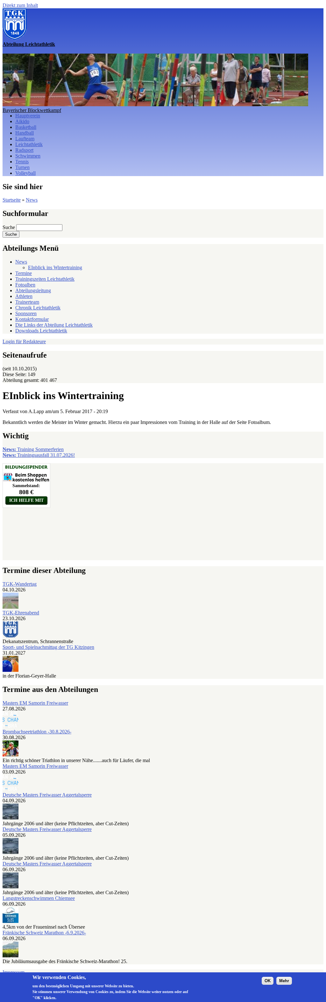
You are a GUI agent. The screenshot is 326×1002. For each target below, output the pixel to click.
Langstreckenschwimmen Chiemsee (39, 898)
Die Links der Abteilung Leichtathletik (54, 325)
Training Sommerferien (33, 449)
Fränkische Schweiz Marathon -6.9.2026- (44, 932)
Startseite (12, 200)
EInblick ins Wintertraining (55, 267)
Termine (23, 273)
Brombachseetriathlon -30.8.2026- (37, 731)
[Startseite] (15, 38)
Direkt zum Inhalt (20, 5)
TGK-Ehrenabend (21, 612)
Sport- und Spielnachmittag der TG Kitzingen (48, 647)
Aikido (22, 121)
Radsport (24, 150)
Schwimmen (27, 156)
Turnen (22, 167)
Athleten (23, 296)
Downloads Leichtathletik (41, 330)
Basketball (25, 127)
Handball (24, 133)
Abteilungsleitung (33, 290)
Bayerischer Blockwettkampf (32, 110)
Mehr (284, 980)
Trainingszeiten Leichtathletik (44, 279)
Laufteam (24, 138)
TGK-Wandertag (20, 584)
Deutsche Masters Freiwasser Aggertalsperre (47, 795)
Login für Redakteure (24, 341)
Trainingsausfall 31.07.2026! (39, 455)
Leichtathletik (29, 144)
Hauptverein (27, 115)
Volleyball (25, 173)
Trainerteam (27, 302)
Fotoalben (25, 284)
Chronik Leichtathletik (37, 307)
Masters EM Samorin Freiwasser (35, 703)
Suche (9, 227)
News (32, 200)
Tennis (22, 161)
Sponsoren (26, 313)
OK (268, 980)
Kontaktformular (32, 319)
